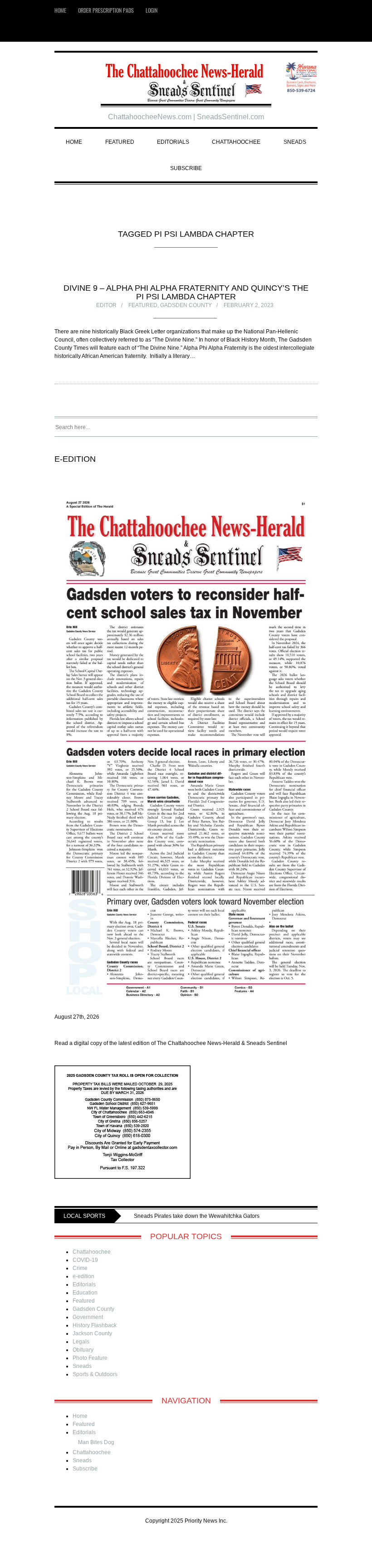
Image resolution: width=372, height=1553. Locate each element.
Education (85, 1306)
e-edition (83, 1290)
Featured (119, 142)
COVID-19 (85, 1273)
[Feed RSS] (299, 31)
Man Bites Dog (96, 1456)
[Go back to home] (186, 79)
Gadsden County (186, 305)
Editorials (173, 142)
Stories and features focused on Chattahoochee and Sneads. (148, 1229)
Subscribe (186, 168)
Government (88, 1331)
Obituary (83, 1363)
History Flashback (95, 1339)
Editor (106, 305)
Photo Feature (90, 1371)
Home (60, 10)
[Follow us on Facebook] (313, 31)
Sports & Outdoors (95, 1388)
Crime (80, 1282)
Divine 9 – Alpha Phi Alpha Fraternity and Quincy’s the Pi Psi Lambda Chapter (186, 292)
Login (151, 10)
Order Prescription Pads (106, 10)
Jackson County (92, 1347)
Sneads (295, 142)
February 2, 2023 (249, 305)
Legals (81, 1355)
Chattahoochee (236, 142)
